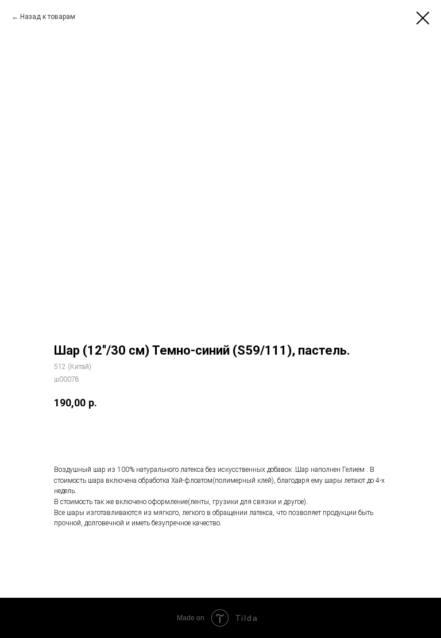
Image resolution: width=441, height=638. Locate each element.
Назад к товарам (47, 17)
